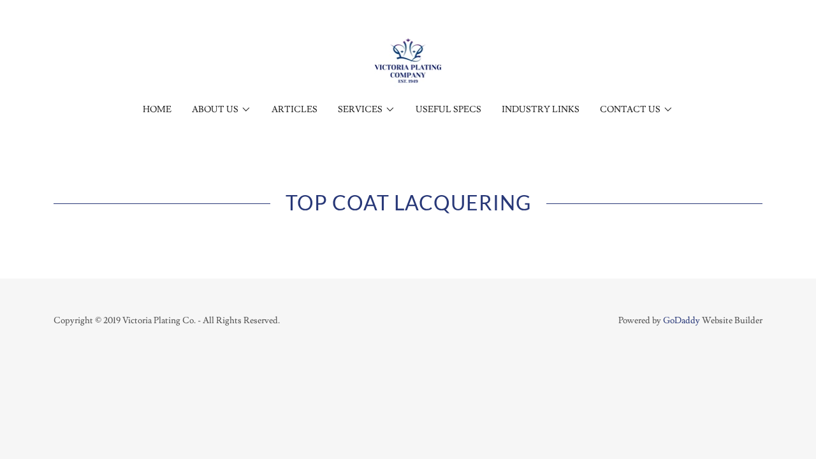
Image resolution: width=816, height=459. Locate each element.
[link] (408, 58)
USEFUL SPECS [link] (448, 109)
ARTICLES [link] (294, 109)
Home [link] (157, 109)
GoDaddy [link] (681, 320)
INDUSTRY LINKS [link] (540, 109)
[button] (221, 109)
